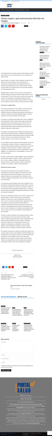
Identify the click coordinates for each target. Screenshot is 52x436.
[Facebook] (42, 1)
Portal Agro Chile (26, 433)
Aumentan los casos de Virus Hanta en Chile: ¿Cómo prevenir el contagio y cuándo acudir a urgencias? (5, 310)
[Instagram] (43, 1)
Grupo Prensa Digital (6, 433)
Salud (14, 307)
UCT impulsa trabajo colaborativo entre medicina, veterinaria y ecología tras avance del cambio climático (29, 328)
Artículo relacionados (8, 296)
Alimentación (3, 323)
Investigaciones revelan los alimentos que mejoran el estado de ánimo (26, 276)
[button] (49, 10)
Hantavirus (3, 306)
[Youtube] (50, 1)
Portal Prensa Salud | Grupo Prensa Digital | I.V (11, 22)
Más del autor (22, 296)
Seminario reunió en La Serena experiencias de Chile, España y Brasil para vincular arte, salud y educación (28, 312)
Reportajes (3, 15)
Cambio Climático (27, 323)
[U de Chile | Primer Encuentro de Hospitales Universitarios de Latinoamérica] (17, 320)
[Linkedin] (45, 1)
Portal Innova (32, 433)
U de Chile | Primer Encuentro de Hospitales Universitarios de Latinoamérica (16, 328)
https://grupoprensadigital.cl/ (15, 288)
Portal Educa (38, 433)
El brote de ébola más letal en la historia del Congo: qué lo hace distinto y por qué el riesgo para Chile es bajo (17, 312)
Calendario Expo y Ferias (20, 10)
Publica (27, 10)
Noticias (3, 10)
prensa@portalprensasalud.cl (27, 402)
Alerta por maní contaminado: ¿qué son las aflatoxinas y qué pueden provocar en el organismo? (5, 328)
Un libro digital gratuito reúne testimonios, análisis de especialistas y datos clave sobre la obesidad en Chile (8, 277)
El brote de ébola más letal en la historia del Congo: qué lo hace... (44, 57)
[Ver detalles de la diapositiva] (17, 61)
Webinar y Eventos (10, 10)
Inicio (2, 13)
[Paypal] (47, 1)
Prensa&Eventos (26, 434)
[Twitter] (48, 1)
